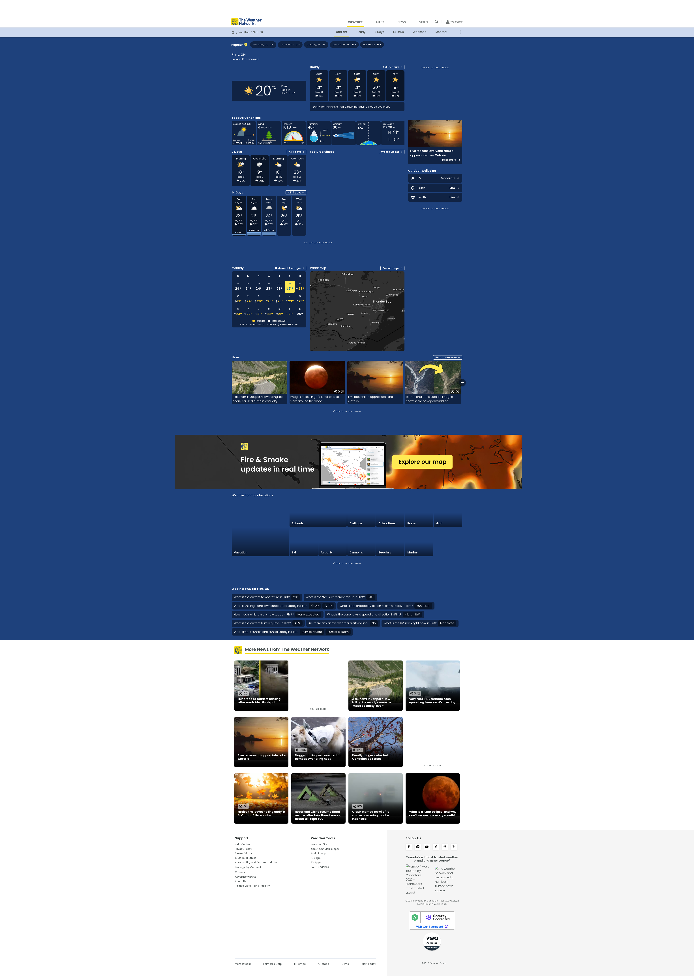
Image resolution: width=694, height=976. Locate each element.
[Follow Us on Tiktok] (435, 847)
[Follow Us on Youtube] (426, 847)
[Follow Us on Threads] (444, 847)
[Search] (436, 22)
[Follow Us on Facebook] (408, 847)
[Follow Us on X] (454, 847)
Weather (244, 32)
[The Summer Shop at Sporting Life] (448, 542)
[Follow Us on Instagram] (417, 847)
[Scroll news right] (462, 382)
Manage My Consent (248, 867)
